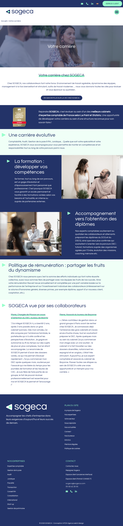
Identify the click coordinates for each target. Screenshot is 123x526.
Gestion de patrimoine (16, 508)
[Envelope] (67, 491)
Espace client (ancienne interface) (79, 474)
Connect (68, 432)
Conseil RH (11, 491)
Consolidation (12, 496)
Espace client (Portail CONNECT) (78, 479)
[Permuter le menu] (116, 12)
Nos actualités (70, 427)
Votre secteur (70, 419)
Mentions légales (71, 444)
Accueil (4, 21)
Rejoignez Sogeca (73, 470)
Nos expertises (70, 415)
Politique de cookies (72, 448)
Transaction (12, 487)
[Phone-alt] (71, 491)
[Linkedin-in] (76, 491)
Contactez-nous (72, 466)
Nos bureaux (69, 436)
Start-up (10, 504)
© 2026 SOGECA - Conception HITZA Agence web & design (61, 523)
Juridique (11, 479)
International (12, 500)
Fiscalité (10, 483)
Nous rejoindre (70, 423)
